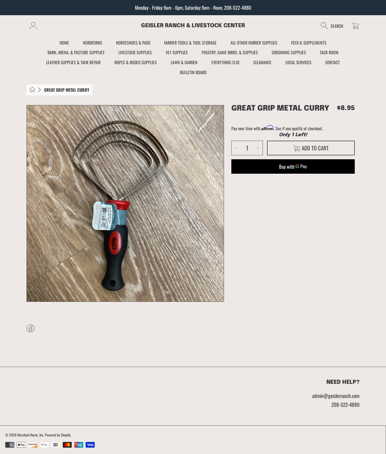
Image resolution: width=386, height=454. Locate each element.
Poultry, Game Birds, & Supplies (230, 52)
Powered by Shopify (57, 434)
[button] (334, 25)
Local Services (298, 62)
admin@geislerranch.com (335, 396)
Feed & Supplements (308, 43)
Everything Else (225, 62)
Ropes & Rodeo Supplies (135, 62)
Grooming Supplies (289, 52)
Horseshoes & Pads (133, 43)
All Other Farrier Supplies (254, 43)
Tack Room (329, 52)
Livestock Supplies (135, 52)
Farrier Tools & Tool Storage (190, 43)
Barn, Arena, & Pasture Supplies (76, 52)
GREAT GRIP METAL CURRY (66, 89)
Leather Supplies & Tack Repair (73, 62)
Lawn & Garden (184, 62)
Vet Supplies (177, 52)
